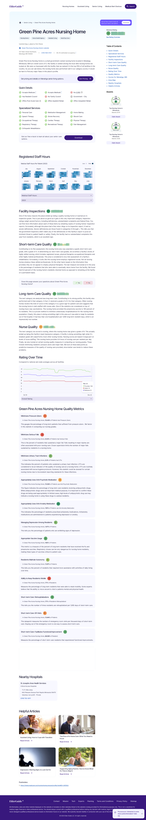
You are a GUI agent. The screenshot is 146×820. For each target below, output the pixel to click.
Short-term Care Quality (117, 62)
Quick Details (113, 51)
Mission (65, 801)
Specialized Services (116, 54)
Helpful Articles (114, 86)
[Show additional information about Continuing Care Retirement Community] (82, 92)
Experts (81, 801)
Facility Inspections (115, 59)
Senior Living (97, 6)
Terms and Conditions (105, 801)
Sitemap (133, 801)
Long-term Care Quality (117, 65)
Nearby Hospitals (114, 83)
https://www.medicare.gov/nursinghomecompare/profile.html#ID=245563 (45, 785)
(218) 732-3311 (26, 698)
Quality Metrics (114, 74)
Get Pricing (83, 79)
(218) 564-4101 (46, 53)
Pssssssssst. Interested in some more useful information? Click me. (128, 814)
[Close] (142, 814)
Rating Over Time (114, 71)
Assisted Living (83, 6)
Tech (73, 801)
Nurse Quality (113, 68)
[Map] (57, 659)
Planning (90, 801)
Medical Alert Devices (113, 6)
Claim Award (116, 116)
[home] (16, 6)
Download (126, 22)
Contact (57, 801)
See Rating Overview (113, 37)
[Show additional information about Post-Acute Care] (40, 101)
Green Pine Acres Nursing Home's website (35, 48)
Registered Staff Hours (117, 57)
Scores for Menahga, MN (117, 77)
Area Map (112, 80)
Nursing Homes (68, 6)
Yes (79, 283)
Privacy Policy (122, 801)
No (89, 283)
